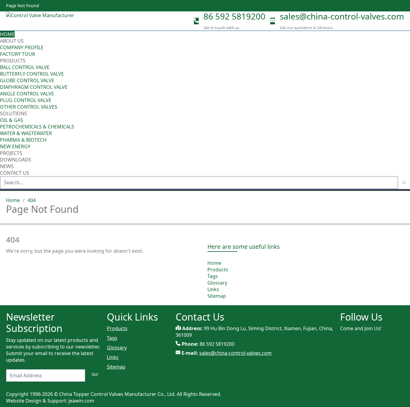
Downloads (15, 159)
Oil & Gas (11, 120)
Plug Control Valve (25, 100)
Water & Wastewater (26, 133)
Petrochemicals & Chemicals (37, 126)
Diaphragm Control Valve (34, 87)
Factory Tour (17, 54)
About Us (12, 41)
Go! (95, 374)
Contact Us (14, 173)
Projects (11, 153)
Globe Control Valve (27, 80)
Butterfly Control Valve (32, 74)
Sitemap (216, 296)
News (7, 166)
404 (32, 200)
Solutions (13, 113)
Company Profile (22, 47)
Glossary (217, 282)
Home (7, 34)
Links (213, 289)
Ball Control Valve (25, 67)
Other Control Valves (28, 107)
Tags (212, 276)
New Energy (15, 146)
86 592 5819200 (234, 16)
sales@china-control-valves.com (342, 16)
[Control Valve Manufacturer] (42, 21)
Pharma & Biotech (23, 140)
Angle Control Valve (27, 93)
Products (13, 60)
